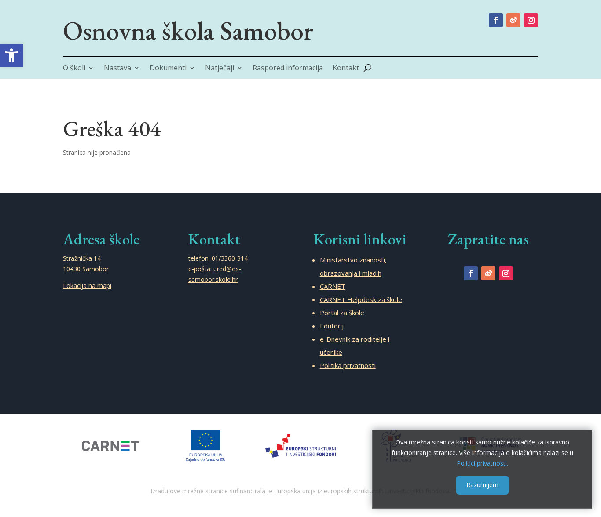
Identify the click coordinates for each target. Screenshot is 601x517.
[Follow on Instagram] (531, 20)
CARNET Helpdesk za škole (361, 299)
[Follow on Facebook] (496, 20)
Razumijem (482, 485)
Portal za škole (342, 312)
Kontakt (346, 69)
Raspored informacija (288, 69)
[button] (11, 55)
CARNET (332, 286)
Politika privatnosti (348, 365)
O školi (74, 69)
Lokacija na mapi (87, 285)
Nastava (117, 69)
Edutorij (332, 325)
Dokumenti (168, 69)
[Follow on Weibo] (513, 20)
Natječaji (219, 69)
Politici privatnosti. (482, 463)
